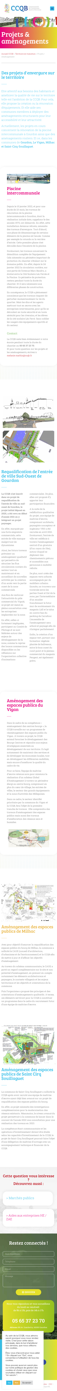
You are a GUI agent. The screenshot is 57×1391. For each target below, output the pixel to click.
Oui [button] (9, 1382)
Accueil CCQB (7, 54)
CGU (50, 1384)
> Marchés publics (20, 1198)
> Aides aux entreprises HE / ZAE (26, 1217)
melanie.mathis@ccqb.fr (19, 355)
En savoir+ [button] (26, 1382)
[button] (52, 8)
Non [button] (16, 1382)
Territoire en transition (25, 54)
